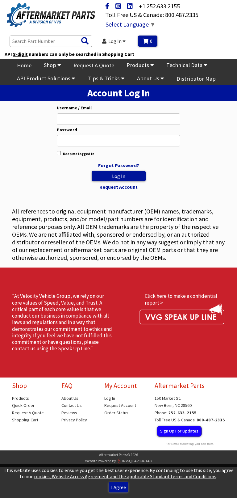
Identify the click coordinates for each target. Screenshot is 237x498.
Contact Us (71, 405)
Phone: (176, 413)
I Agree (118, 487)
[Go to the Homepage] (51, 15)
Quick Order (23, 405)
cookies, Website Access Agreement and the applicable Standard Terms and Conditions (125, 476)
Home (24, 65)
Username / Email (74, 108)
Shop (50, 65)
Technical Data (185, 65)
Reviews (69, 413)
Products (138, 65)
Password (67, 130)
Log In (115, 41)
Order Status (116, 413)
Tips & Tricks (104, 78)
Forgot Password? (118, 165)
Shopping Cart (25, 420)
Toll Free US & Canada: (190, 420)
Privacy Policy (74, 420)
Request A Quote (93, 65)
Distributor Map (196, 78)
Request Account (118, 187)
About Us (148, 78)
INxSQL (128, 460)
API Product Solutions (44, 78)
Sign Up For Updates (179, 431)
